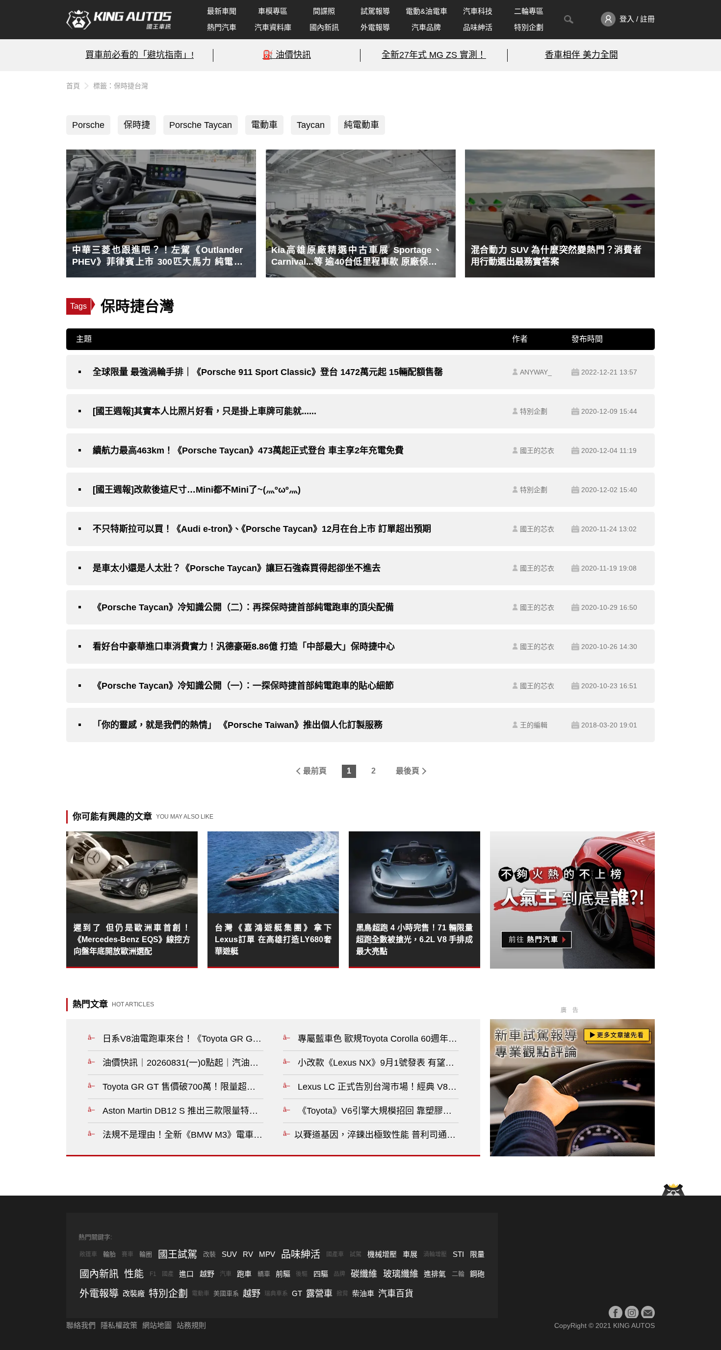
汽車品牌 (426, 27)
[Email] (648, 1313)
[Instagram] (632, 1313)
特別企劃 (528, 27)
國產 (168, 1274)
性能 (134, 1274)
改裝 (209, 1254)
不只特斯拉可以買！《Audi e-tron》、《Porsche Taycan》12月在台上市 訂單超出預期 (262, 529)
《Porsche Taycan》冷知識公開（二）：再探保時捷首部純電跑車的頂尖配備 (243, 607)
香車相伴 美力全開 (581, 55)
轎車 (264, 1273)
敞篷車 (88, 1254)
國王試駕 (177, 1254)
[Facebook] (615, 1313)
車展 (410, 1254)
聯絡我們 (81, 1325)
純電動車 (361, 125)
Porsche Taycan (200, 125)
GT (297, 1293)
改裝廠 (134, 1293)
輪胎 (109, 1254)
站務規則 (191, 1325)
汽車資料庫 (273, 27)
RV (248, 1254)
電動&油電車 (426, 11)
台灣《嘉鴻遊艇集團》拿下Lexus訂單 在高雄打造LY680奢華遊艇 (273, 939)
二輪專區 (528, 11)
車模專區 (272, 11)
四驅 (320, 1274)
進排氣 (435, 1274)
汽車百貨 (395, 1294)
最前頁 (315, 771)
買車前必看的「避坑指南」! (139, 55)
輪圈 (145, 1254)
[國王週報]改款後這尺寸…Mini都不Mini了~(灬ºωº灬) (197, 490)
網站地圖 (157, 1325)
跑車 (244, 1274)
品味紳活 (477, 27)
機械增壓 (382, 1254)
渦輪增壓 (435, 1254)
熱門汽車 (221, 27)
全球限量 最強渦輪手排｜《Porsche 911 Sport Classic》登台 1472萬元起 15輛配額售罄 (268, 372)
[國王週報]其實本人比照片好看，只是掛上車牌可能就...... (204, 411)
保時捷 (137, 125)
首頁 (73, 86)
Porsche (88, 125)
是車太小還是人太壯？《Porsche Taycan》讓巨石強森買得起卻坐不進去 (237, 568)
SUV (229, 1254)
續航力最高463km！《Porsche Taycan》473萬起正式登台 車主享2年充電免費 (248, 450)
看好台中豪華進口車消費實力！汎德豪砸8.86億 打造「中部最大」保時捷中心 (244, 646)
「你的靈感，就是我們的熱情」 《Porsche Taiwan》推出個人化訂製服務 (238, 725)
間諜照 (324, 11)
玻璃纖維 (400, 1274)
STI (458, 1254)
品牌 (339, 1274)
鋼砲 (477, 1274)
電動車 (264, 125)
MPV (267, 1254)
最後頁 (407, 771)
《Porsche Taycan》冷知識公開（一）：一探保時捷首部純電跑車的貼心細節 (243, 686)
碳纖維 (364, 1274)
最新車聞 (221, 11)
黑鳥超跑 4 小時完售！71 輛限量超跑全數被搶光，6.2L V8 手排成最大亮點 (414, 939)
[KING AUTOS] (119, 19)
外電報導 (375, 27)
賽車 (127, 1254)
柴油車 (363, 1293)
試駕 (355, 1254)
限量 (477, 1254)
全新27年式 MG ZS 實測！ (434, 55)
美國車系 (226, 1293)
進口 (186, 1274)
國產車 (335, 1254)
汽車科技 (477, 11)
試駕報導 (375, 11)
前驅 (283, 1274)
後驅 (302, 1274)
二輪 (458, 1273)
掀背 (342, 1293)
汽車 (226, 1274)
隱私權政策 (119, 1325)
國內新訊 (324, 27)
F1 (153, 1274)
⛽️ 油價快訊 (286, 55)
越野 (207, 1274)
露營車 (319, 1294)
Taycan (311, 125)
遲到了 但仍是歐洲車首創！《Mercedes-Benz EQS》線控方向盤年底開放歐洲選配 (132, 939)
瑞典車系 (276, 1293)
